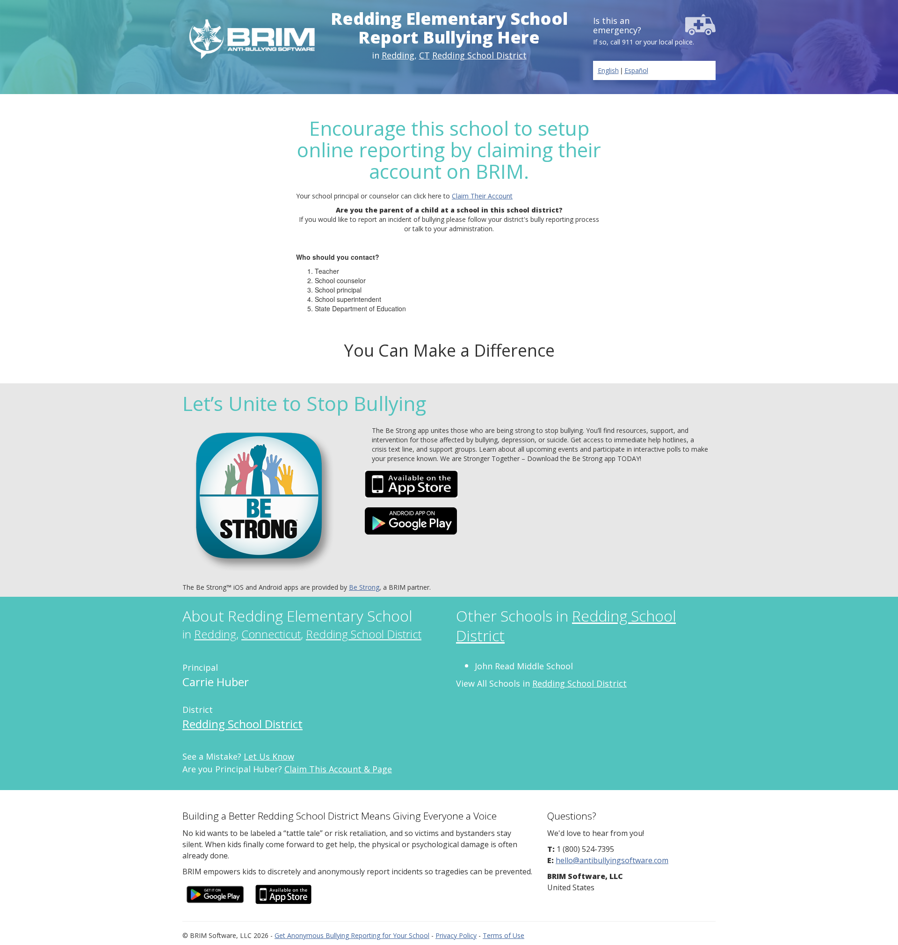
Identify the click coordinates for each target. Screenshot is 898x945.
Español (636, 70)
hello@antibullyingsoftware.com (612, 860)
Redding (398, 55)
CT (424, 55)
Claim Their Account (482, 195)
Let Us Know (269, 756)
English (608, 70)
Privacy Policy (456, 935)
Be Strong (364, 587)
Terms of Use (503, 935)
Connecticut (271, 634)
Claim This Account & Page (338, 769)
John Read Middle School (524, 666)
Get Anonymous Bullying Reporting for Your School (352, 935)
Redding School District (479, 55)
